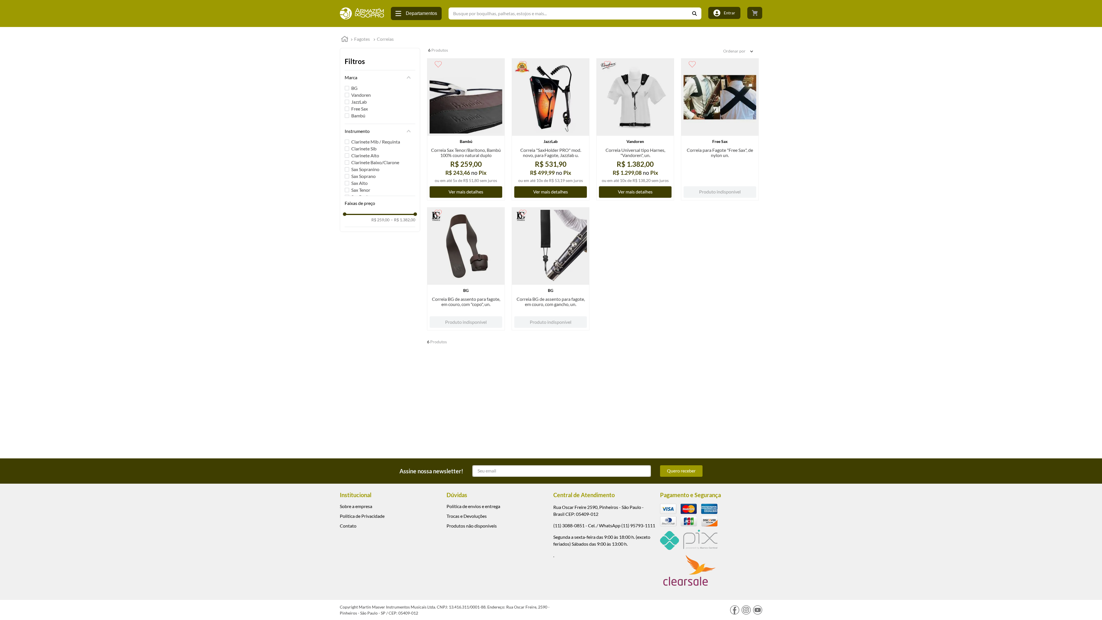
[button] (380, 77)
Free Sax (359, 108)
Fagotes (362, 39)
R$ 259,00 (380, 220)
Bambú (358, 115)
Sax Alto (359, 183)
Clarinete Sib (364, 148)
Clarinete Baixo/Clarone (375, 162)
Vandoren (361, 95)
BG (354, 88)
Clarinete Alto (365, 155)
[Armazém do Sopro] (362, 13)
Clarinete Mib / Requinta (375, 141)
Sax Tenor (360, 190)
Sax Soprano (363, 176)
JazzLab (359, 101)
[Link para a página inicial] (345, 39)
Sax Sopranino (365, 169)
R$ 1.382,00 (403, 220)
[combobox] (575, 13)
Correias (385, 39)
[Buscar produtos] (696, 13)
